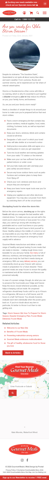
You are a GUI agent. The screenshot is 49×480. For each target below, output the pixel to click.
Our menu (34, 253)
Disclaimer (21, 470)
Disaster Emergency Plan (20, 316)
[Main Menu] (44, 13)
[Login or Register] (24, 12)
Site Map (28, 472)
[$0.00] (31, 12)
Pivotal (41, 467)
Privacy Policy (11, 470)
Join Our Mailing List (39, 472)
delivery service (30, 261)
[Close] (44, 3)
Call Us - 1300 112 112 (24, 19)
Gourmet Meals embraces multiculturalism (24, 339)
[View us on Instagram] (22, 460)
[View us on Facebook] (27, 460)
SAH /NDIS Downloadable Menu (14, 472)
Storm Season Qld (15, 313)
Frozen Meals (16, 319)
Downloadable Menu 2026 (34, 470)
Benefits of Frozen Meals (17, 332)
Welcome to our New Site (17, 328)
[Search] (37, 12)
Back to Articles (13, 353)
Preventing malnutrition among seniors (23, 335)
